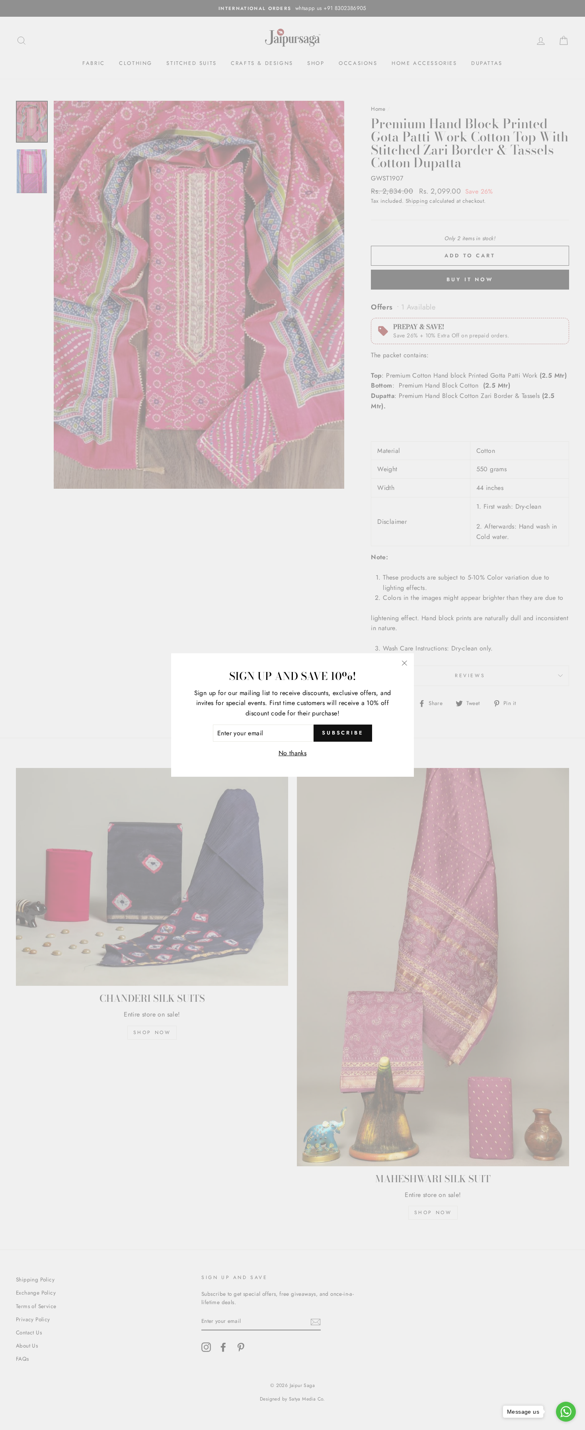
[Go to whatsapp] (566, 1412)
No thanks (293, 753)
